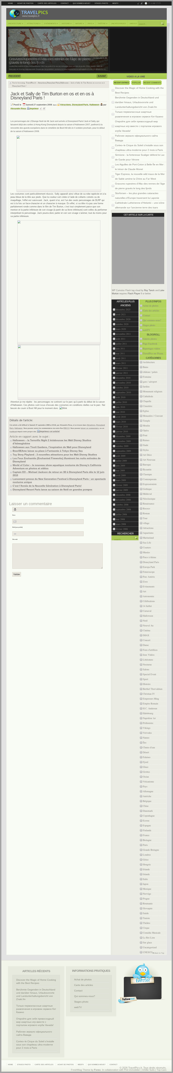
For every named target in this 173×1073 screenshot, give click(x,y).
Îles (144, 742)
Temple (146, 420)
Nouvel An (148, 625)
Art (144, 591)
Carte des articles (47, 3)
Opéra (146, 430)
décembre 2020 (123, 319)
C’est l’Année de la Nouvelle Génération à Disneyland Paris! (47, 485)
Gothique (147, 489)
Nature (80, 23)
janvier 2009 (122, 490)
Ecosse (146, 820)
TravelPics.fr (31, 83)
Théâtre (102, 23)
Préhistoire (148, 723)
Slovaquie (147, 908)
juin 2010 (120, 407)
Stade (145, 445)
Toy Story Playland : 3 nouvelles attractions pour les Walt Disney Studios (55, 454)
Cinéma (146, 630)
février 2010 (122, 426)
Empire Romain (150, 703)
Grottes (146, 771)
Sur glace (147, 942)
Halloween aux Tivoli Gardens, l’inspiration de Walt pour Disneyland (52, 447)
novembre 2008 (123, 499)
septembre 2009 (123, 451)
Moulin (146, 425)
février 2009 (122, 485)
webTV (115, 3)
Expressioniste (150, 484)
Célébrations (149, 601)
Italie (145, 879)
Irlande (146, 869)
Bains (145, 367)
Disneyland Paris (53, 83)
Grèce (146, 859)
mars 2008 (121, 524)
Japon (145, 884)
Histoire (67, 23)
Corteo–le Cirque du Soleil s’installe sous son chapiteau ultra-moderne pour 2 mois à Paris (139, 147)
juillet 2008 (121, 514)
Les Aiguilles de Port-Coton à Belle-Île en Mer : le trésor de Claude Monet (140, 167)
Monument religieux (152, 391)
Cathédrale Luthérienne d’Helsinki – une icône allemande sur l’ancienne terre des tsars (139, 205)
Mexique (147, 888)
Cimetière (147, 406)
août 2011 (120, 338)
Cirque (146, 927)
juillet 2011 (121, 343)
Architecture (15, 23)
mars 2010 (121, 421)
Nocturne (147, 664)
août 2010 (120, 397)
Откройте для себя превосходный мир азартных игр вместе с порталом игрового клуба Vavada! (138, 126)
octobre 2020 (122, 324)
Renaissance (148, 503)
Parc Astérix (149, 576)
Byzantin (147, 469)
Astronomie (148, 596)
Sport (145, 679)
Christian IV (149, 693)
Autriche (147, 796)
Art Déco (147, 454)
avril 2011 (121, 358)
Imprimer (34, 108)
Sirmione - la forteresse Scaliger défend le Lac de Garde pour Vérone (140, 157)
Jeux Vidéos (148, 654)
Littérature (148, 659)
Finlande (147, 830)
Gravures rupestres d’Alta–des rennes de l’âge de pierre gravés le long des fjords (50, 61)
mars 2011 (121, 363)
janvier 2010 (122, 431)
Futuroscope (149, 571)
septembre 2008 (123, 509)
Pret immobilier (132, 1070)
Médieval (147, 493)
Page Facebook (150, 343)
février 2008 (122, 529)
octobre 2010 (122, 387)
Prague (146, 898)
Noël (145, 620)
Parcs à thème (149, 557)
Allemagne (148, 791)
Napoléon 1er (149, 718)
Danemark (148, 810)
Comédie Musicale (151, 932)
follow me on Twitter (127, 1000)
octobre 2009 (122, 446)
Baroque (147, 464)
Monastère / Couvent (153, 415)
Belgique (147, 801)
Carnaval (147, 610)
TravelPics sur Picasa (153, 353)
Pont (145, 435)
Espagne (147, 825)
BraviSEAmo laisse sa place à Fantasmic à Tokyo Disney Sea (48, 450)
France (146, 835)
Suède (146, 913)
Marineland (148, 537)
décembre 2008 (123, 494)
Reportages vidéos (151, 348)
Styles (146, 449)
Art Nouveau (149, 459)
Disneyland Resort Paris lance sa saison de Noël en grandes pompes (52, 489)
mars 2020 (121, 329)
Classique (147, 474)
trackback (13, 431)
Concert (146, 640)
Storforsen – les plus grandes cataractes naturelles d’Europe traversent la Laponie (137, 195)
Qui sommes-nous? (81, 3)
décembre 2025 (123, 309)
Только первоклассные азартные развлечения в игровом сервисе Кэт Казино (139, 114)
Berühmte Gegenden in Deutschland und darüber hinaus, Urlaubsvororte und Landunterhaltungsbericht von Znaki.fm (137, 102)
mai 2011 (120, 353)
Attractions (34, 23)
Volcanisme (148, 781)
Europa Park (149, 567)
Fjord (145, 762)
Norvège (147, 893)
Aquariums (148, 532)
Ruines (146, 440)
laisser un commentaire (90, 428)
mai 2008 (120, 519)
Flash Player (134, 293)
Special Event (149, 674)
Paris (145, 844)
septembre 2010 (123, 392)
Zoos (145, 581)
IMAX (146, 635)
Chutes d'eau (149, 747)
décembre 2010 (123, 377)
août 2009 (120, 455)
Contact (65, 3)
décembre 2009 (123, 436)
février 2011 (122, 368)
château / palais (150, 371)
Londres (147, 854)
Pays (91, 23)
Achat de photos (25, 3)
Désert (146, 752)
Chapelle (147, 401)
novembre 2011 (123, 333)
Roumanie (148, 903)
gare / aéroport (150, 381)
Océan (146, 776)
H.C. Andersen (150, 708)
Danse (146, 645)
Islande (146, 874)
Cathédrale (148, 396)
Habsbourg (148, 713)
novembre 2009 (123, 441)
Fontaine (147, 376)
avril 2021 (121, 314)
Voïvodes (147, 732)
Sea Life (147, 542)
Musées (146, 552)
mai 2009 (120, 470)
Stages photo (101, 3)
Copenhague (149, 815)
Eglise (146, 410)
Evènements (51, 23)
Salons (146, 669)
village (146, 523)
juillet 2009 (121, 460)
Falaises (146, 757)
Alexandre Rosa (18, 108)
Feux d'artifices (150, 649)
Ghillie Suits (148, 1070)
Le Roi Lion (149, 937)
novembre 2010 (123, 382)
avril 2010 (121, 416)
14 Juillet (147, 606)
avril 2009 (121, 475)
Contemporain (149, 479)
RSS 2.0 (66, 428)
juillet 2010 (121, 402)
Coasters (147, 547)
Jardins (146, 386)
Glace (145, 766)
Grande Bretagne (151, 849)
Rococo (146, 508)
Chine (146, 805)
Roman (146, 513)
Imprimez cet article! (50, 431)
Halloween (64, 83)
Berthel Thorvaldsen (152, 688)
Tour (145, 518)
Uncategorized (118, 24)
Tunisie (146, 918)
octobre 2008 (122, 504)
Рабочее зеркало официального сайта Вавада (136, 138)
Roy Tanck (149, 290)
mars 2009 (121, 480)
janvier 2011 (122, 372)
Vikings (146, 727)
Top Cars (161, 1070)
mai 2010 (120, 411)
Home (10, 3)
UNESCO (133, 24)
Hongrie (147, 864)
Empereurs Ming (151, 698)
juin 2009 (120, 465)
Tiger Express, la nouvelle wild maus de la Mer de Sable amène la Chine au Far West (140, 176)
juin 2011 (120, 348)
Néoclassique (149, 498)
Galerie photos (150, 338)
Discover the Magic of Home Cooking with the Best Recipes (139, 90)
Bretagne (147, 840)
